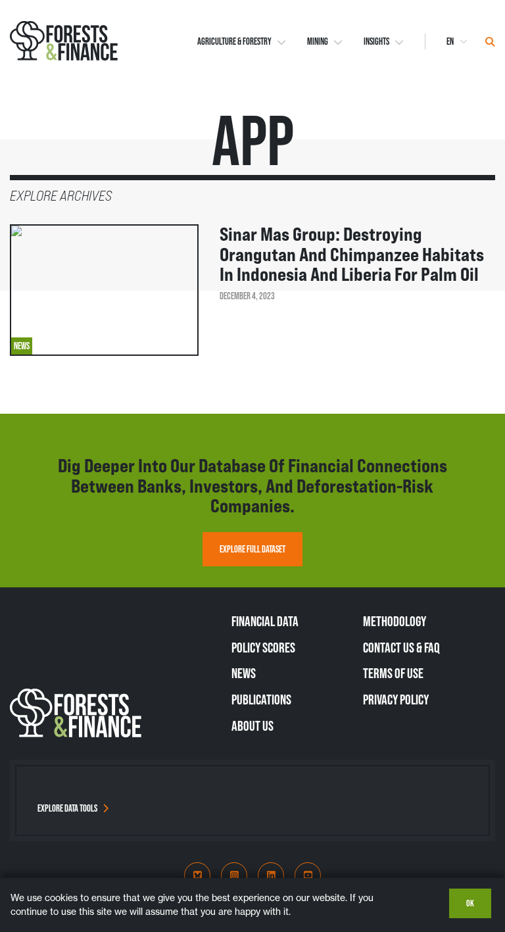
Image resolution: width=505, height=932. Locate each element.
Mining (317, 41)
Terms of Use (393, 673)
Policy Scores (263, 647)
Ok (470, 903)
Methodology (394, 621)
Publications (261, 699)
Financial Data (265, 621)
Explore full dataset (252, 549)
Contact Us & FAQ (401, 647)
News (243, 673)
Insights (376, 41)
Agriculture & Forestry (234, 41)
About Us (252, 725)
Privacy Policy (396, 699)
